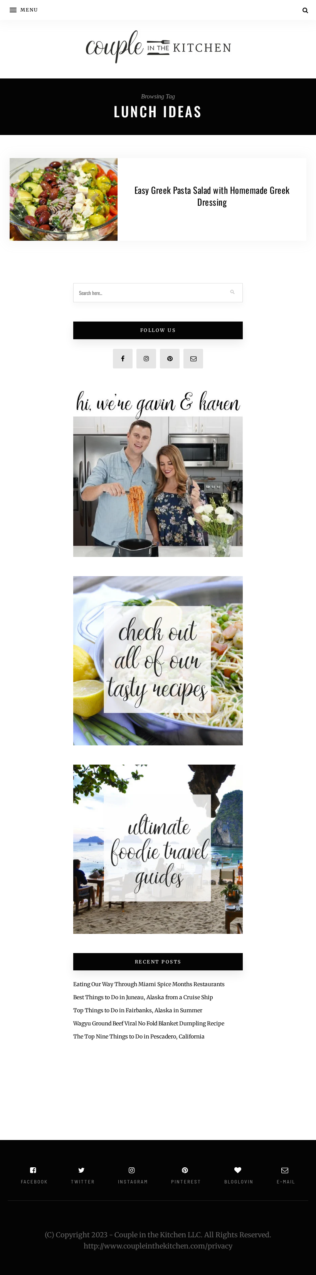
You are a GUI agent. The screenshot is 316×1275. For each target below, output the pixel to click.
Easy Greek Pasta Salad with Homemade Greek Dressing (212, 195)
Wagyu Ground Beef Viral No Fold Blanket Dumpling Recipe (148, 1023)
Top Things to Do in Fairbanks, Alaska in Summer (137, 1010)
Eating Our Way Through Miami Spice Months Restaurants (149, 984)
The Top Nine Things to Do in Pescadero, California (139, 1036)
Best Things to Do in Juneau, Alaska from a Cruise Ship (143, 997)
